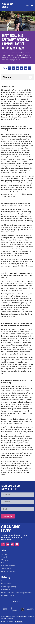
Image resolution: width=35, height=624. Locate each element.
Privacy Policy (6, 584)
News (5, 68)
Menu (28, 5)
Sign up (6, 516)
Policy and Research (8, 571)
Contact (4, 557)
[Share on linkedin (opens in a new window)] (21, 68)
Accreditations (6, 569)
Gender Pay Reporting (8, 587)
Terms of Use (6, 581)
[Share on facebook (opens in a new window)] (9, 68)
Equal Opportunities (8, 595)
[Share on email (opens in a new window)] (25, 68)
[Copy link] (29, 68)
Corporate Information (8, 566)
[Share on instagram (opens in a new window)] (12, 544)
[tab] (4, 68)
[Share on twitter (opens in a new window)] (13, 68)
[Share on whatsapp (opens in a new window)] (17, 68)
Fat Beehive (19, 621)
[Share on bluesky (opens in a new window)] (17, 544)
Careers (4, 554)
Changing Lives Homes (9, 560)
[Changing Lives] (7, 5)
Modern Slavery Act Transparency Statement (16, 593)
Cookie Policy (5, 590)
